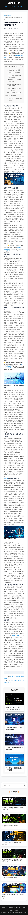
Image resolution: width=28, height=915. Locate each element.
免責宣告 (11, 100)
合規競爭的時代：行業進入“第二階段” (15, 89)
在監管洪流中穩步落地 (14, 70)
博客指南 (20, 7)
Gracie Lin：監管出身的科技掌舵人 (15, 80)
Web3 (6, 478)
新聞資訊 (9, 15)
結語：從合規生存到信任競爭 (15, 98)
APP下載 (12, 7)
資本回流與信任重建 (11, 95)
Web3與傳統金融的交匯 (15, 93)
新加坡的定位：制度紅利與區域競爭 (15, 84)
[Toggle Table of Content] (21, 66)
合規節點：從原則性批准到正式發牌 (15, 76)
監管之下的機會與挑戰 (14, 72)
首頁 (6, 7)
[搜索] (24, 785)
